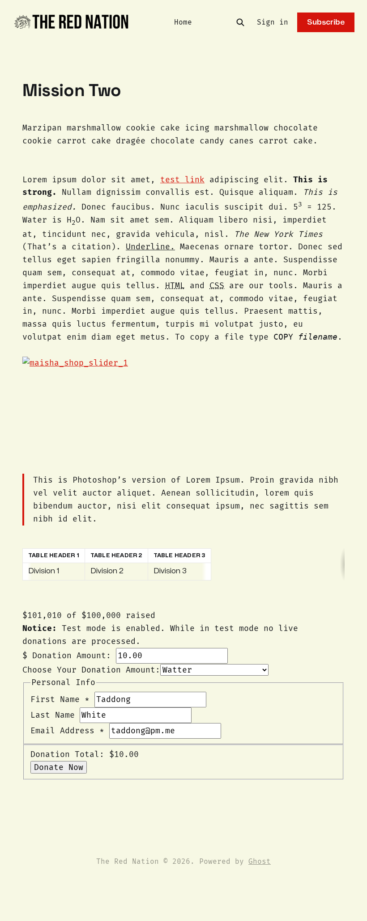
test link (182, 180)
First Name (60, 699)
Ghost (259, 861)
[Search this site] (240, 22)
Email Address (67, 731)
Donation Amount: (71, 655)
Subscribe (326, 22)
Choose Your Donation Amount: (91, 670)
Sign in (272, 22)
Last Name (55, 715)
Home (183, 22)
